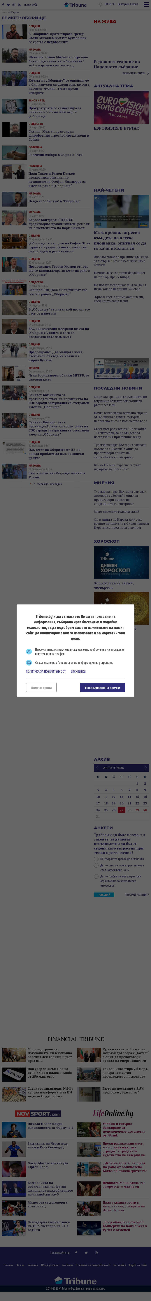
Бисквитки (78, 671)
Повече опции (41, 687)
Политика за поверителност (46, 671)
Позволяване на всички (102, 687)
